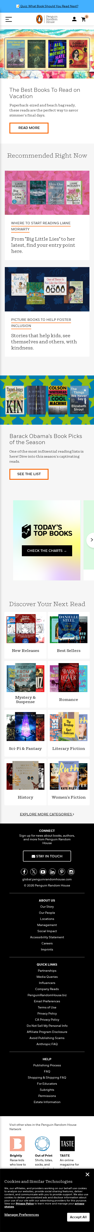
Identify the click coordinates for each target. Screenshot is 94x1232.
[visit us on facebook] (24, 871)
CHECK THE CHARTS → (47, 550)
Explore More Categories (46, 814)
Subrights (47, 1090)
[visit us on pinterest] (61, 871)
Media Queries (47, 977)
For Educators (47, 1084)
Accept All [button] (78, 1217)
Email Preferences (47, 1001)
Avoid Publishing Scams (47, 1038)
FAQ (47, 1071)
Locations (47, 919)
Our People (47, 913)
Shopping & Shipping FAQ (47, 1078)
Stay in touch (49, 856)
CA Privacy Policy (47, 1020)
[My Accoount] (74, 19)
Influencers (47, 983)
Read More (29, 127)
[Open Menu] (8, 19)
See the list (29, 474)
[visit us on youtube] (43, 871)
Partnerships (47, 971)
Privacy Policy (47, 1013)
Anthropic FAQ (47, 1044)
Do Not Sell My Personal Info (47, 1026)
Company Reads (47, 989)
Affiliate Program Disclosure (47, 1032)
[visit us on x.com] (33, 871)
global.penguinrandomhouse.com (47, 879)
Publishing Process (47, 1065)
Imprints (47, 949)
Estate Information (47, 1102)
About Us (47, 900)
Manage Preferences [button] (21, 1215)
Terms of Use (47, 1007)
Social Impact (47, 931)
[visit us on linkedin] (52, 871)
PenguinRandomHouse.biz (47, 995)
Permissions (47, 1096)
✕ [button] (87, 1175)
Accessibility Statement (47, 937)
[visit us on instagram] (71, 871)
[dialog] (47, 1200)
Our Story (47, 907)
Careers (47, 943)
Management (47, 925)
